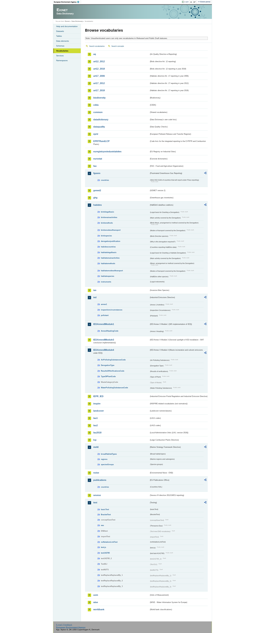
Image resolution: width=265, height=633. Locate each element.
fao (95, 166)
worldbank (98, 609)
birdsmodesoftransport (110, 230)
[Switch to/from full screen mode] (195, 2)
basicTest (105, 509)
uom (95, 595)
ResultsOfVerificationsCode (112, 371)
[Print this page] (191, 2)
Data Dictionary (77, 21)
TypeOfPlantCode (108, 376)
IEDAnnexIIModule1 (103, 324)
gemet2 (97, 190)
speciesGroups (107, 464)
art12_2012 (99, 61)
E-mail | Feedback (64, 625)
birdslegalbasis (107, 212)
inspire (96, 403)
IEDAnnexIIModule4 (103, 350)
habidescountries (108, 247)
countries (105, 180)
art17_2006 (99, 76)
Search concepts (117, 46)
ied (94, 297)
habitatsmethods (108, 263)
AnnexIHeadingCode (109, 331)
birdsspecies (106, 236)
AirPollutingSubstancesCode (113, 360)
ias (94, 290)
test (95, 502)
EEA (67, 2)
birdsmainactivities (109, 217)
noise (96, 473)
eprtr (95, 134)
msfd (96, 447)
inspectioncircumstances (111, 310)
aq (94, 54)
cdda (96, 105)
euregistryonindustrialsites (107, 151)
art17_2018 (99, 90)
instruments (106, 282)
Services (60, 55)
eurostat (97, 159)
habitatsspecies (107, 276)
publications (99, 480)
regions (104, 459)
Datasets (60, 31)
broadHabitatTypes (109, 454)
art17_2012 (99, 83)
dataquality (99, 127)
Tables (59, 36)
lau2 (95, 425)
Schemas (60, 46)
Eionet (67, 21)
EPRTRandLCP (101, 141)
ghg (95, 197)
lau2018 (97, 432)
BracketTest (106, 515)
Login (186, 2)
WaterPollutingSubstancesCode (114, 388)
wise (95, 602)
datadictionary (100, 119)
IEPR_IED (98, 396)
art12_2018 (99, 69)
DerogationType (107, 365)
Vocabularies (62, 51)
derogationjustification (110, 241)
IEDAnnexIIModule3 (103, 340)
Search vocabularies (97, 46)
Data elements (62, 41)
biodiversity (99, 98)
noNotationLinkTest (109, 542)
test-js (103, 547)
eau (102, 525)
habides (97, 205)
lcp (94, 440)
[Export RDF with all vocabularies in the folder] (205, 173)
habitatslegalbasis (108, 252)
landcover (98, 411)
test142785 (105, 553)
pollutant (104, 315)
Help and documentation (67, 26)
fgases (96, 173)
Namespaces (62, 60)
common (98, 112)
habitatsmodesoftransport (112, 271)
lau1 (95, 418)
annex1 (104, 304)
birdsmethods (107, 223)
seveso (97, 495)
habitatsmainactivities (110, 258)
